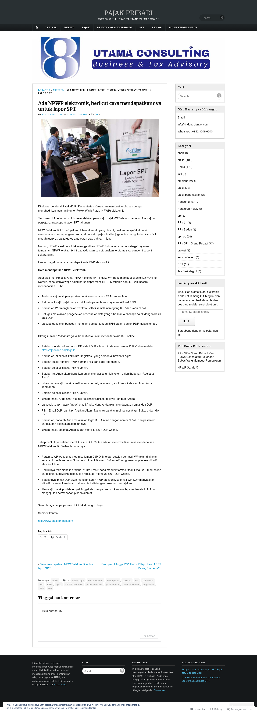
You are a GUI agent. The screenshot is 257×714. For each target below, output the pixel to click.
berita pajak (113, 580)
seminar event (186, 257)
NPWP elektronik (73, 584)
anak (181, 153)
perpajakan (148, 584)
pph (180, 216)
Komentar (149, 635)
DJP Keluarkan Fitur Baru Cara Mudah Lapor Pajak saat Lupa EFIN (201, 679)
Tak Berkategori (187, 271)
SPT (141, 27)
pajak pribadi (112, 584)
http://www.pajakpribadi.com (55, 521)
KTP (49, 584)
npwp (58, 584)
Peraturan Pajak (188, 209)
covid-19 (127, 580)
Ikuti (186, 321)
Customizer (59, 684)
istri (180, 174)
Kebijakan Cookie (87, 707)
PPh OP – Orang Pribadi (114, 27)
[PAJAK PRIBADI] (128, 58)
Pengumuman (186, 202)
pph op (157, 27)
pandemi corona (131, 584)
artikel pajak (78, 580)
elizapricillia (52, 114)
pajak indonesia (94, 584)
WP (50, 588)
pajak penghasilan (183, 27)
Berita (69, 27)
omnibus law (185, 181)
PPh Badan (185, 229)
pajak (86, 27)
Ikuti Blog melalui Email (192, 283)
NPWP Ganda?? (188, 367)
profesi (182, 250)
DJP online (147, 580)
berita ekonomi (95, 580)
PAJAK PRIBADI (128, 13)
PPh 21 (182, 222)
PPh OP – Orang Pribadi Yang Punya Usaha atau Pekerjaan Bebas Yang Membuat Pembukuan (199, 357)
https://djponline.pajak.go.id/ (59, 350)
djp (136, 580)
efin (41, 584)
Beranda (44, 90)
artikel (51, 27)
